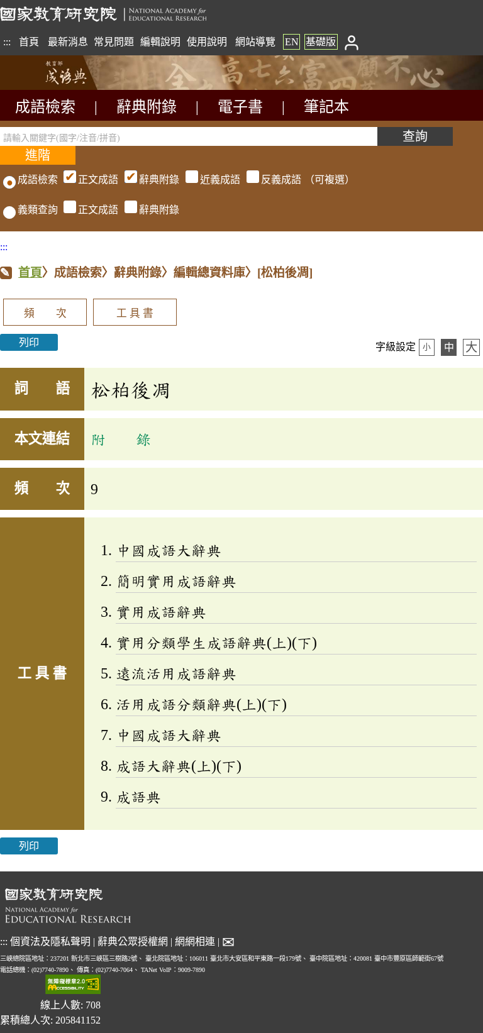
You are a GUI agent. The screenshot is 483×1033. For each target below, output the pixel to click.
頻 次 (45, 313)
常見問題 (114, 41)
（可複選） (216, 179)
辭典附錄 (146, 107)
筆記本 (326, 107)
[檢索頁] (63, 86)
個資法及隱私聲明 (50, 941)
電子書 (240, 107)
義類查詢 (38, 209)
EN (292, 41)
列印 (29, 342)
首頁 (29, 41)
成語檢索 (45, 107)
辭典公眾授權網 (132, 941)
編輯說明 (160, 41)
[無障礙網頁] (73, 986)
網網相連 (195, 941)
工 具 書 (134, 313)
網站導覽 (255, 41)
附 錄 (121, 439)
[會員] (351, 41)
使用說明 (207, 41)
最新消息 (68, 41)
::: (7, 41)
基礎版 (321, 41)
